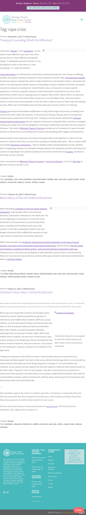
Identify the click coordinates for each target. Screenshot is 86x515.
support (21, 182)
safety (60, 424)
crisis (16, 179)
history (36, 273)
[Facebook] (4, 492)
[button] (81, 19)
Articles (11, 176)
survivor (28, 182)
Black (6, 273)
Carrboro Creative (69, 512)
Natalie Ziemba (46, 273)
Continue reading (14, 259)
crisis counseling (25, 179)
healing (50, 179)
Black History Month (17, 273)
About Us (51, 460)
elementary (27, 424)
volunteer (4, 427)
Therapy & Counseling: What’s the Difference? (26, 40)
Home (50, 456)
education (18, 424)
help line (76, 161)
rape (56, 179)
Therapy (3, 111)
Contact (50, 484)
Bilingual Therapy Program (32, 128)
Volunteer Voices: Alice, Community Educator (26, 292)
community (8, 424)
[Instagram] (7, 492)
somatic (69, 151)
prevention (43, 424)
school (66, 424)
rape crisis (63, 179)
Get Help (51, 464)
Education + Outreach (52, 468)
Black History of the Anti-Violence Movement (26, 198)
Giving (50, 480)
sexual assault (73, 179)
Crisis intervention (8, 74)
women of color (34, 276)
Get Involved (52, 476)
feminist (29, 273)
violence (78, 424)
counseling (28, 51)
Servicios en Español (55, 473)
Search (50, 487)
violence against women (17, 276)
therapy (14, 51)
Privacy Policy (36, 501)
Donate (79, 510)
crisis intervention (39, 179)
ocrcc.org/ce (51, 406)
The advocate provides (75, 77)
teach (72, 424)
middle (35, 424)
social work (12, 182)
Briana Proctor (30, 36)
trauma (42, 182)
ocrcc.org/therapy (54, 161)
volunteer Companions (21, 144)
